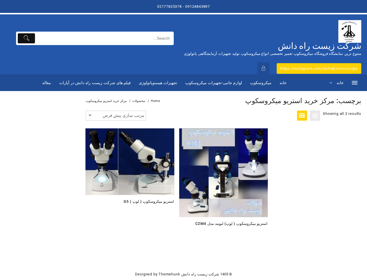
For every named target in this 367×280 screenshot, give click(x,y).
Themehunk (169, 274)
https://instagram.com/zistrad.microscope (319, 68)
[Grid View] (302, 116)
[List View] (315, 116)
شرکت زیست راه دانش (319, 46)
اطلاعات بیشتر (168, 211)
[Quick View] (157, 211)
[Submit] (26, 38)
